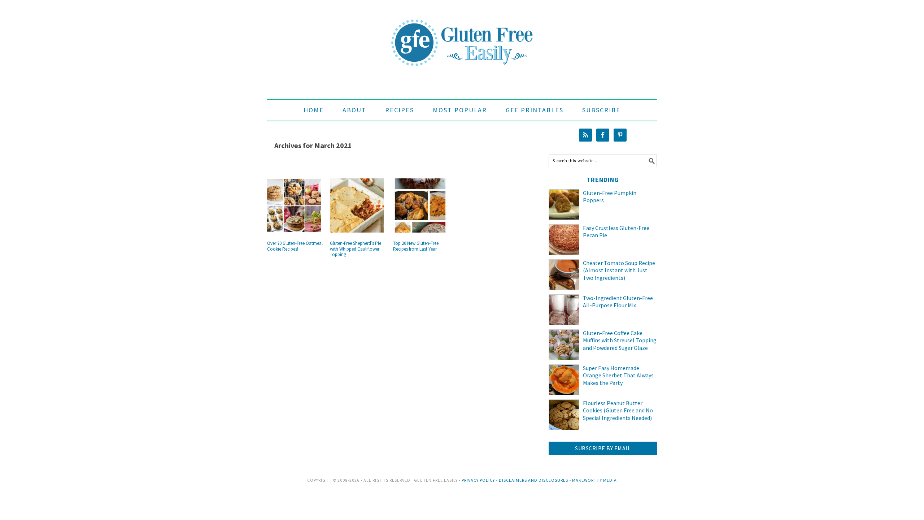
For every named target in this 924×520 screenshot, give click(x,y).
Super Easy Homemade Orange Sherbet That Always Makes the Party (618, 375)
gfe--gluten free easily (462, 36)
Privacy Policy (478, 480)
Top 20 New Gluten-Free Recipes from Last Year (416, 246)
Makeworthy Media (594, 480)
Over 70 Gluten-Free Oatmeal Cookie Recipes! (295, 246)
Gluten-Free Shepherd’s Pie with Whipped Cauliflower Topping (355, 248)
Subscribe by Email (603, 448)
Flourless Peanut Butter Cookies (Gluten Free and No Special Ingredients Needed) (618, 410)
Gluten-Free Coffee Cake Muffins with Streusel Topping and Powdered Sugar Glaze (620, 340)
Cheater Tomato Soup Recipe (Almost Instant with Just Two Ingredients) (619, 270)
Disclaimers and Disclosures (533, 480)
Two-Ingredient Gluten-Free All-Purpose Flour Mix (618, 301)
